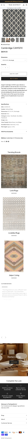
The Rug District (8, 438)
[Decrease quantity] (2, 67)
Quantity (3, 64)
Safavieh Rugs (6, 44)
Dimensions (4, 57)
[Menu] (1, 5)
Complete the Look (13, 381)
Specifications (5, 104)
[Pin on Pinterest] (8, 141)
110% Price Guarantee (7, 131)
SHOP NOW (14, 362)
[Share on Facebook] (6, 141)
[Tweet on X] (4, 141)
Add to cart (14, 73)
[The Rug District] (14, 5)
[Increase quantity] (8, 67)
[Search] (4, 5)
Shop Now (14, 193)
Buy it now (14, 78)
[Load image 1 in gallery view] (14, 23)
